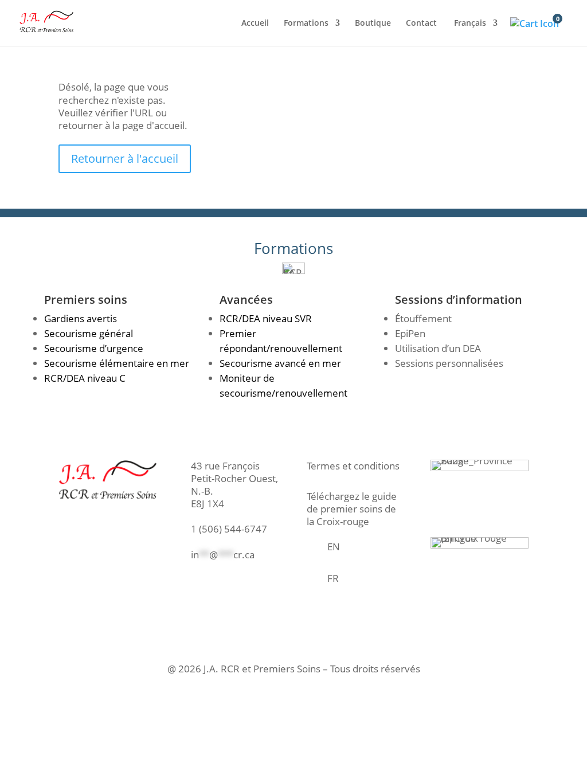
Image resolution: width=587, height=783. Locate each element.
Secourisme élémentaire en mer (116, 363)
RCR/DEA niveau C (85, 378)
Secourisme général (88, 333)
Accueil (255, 23)
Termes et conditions (353, 465)
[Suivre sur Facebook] (191, 583)
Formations (306, 23)
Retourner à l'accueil (124, 158)
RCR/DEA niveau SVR (266, 318)
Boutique (373, 23)
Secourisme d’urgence (93, 348)
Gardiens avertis (80, 318)
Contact (421, 23)
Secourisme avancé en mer (280, 363)
